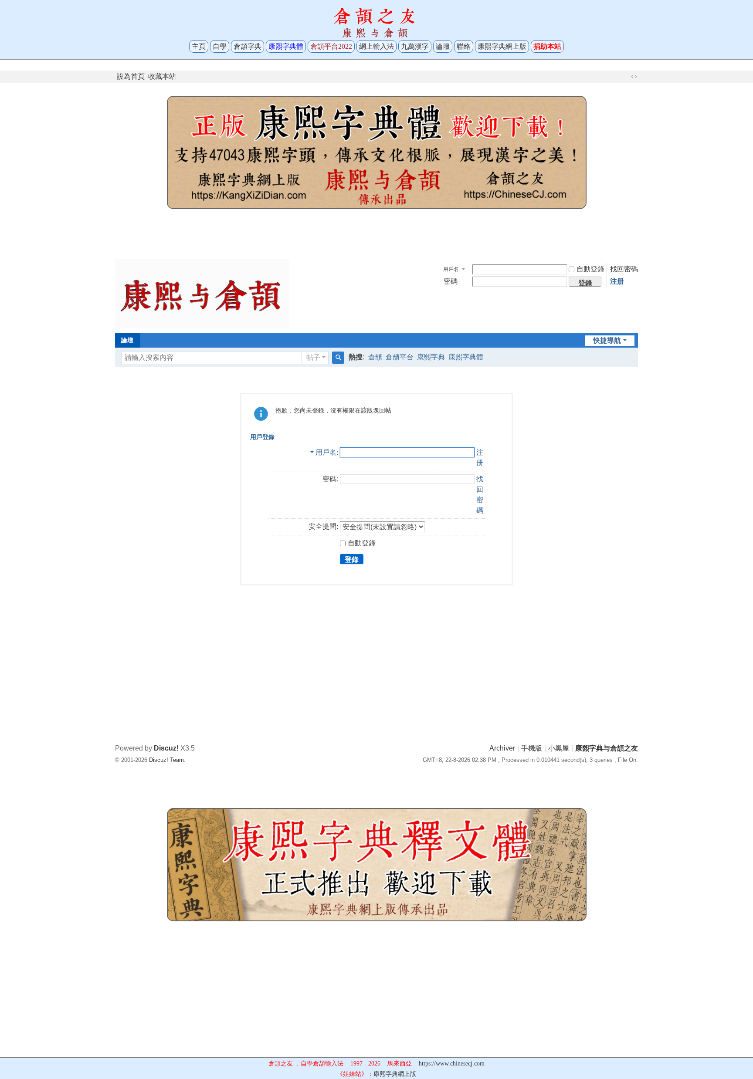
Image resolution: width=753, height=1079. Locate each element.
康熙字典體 (465, 357)
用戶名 (451, 269)
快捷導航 (607, 340)
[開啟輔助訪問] (626, 77)
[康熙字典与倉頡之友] (202, 293)
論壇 (443, 46)
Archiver (502, 748)
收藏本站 (162, 76)
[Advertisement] (376, 231)
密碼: (330, 479)
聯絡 (464, 46)
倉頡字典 (247, 46)
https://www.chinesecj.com (452, 1063)
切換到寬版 (634, 77)
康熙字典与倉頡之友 (606, 748)
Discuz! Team (166, 760)
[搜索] (338, 358)
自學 (220, 46)
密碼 (451, 281)
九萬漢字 (415, 46)
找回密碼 (624, 269)
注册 (617, 281)
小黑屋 (558, 748)
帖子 (313, 357)
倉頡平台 (400, 357)
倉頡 (375, 357)
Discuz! (166, 748)
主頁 (199, 46)
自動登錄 (590, 269)
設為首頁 (131, 76)
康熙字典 (431, 357)
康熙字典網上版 (502, 46)
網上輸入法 (376, 46)
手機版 (531, 748)
